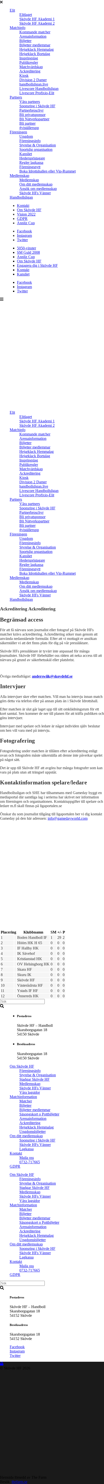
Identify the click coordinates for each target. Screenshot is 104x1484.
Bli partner (27, 123)
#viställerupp (29, 128)
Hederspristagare (32, 158)
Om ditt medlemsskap (35, 184)
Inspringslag (28, 58)
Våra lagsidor (29, 1092)
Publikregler (28, 62)
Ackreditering (29, 71)
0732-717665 (29, 1162)
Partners (16, 97)
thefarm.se (19, 1482)
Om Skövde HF (29, 210)
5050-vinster (26, 248)
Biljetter (25, 41)
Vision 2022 (26, 214)
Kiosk (24, 75)
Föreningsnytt (29, 167)
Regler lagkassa (31, 162)
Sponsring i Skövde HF (37, 106)
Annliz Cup (26, 223)
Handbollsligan (21, 197)
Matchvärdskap (31, 67)
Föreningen (18, 132)
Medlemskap (19, 176)
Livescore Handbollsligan (39, 89)
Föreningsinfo (30, 141)
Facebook (24, 231)
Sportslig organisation (35, 149)
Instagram (24, 235)
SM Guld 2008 (28, 252)
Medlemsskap (29, 1084)
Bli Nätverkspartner (34, 119)
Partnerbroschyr (31, 110)
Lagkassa (26, 1149)
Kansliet (25, 154)
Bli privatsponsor (32, 115)
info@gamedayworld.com (68, 818)
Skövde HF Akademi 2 (37, 23)
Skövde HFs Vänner (35, 193)
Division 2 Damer (33, 80)
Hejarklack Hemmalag (36, 49)
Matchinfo (17, 28)
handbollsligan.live (33, 84)
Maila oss (26, 1158)
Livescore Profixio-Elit (36, 93)
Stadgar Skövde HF (34, 1079)
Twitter (22, 240)
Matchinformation (23, 1097)
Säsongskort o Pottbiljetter (39, 1114)
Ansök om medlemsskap (38, 189)
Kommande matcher (34, 32)
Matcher (25, 1101)
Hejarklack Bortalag (34, 54)
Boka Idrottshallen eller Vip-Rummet (47, 171)
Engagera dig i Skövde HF (37, 265)
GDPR (22, 219)
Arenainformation (32, 36)
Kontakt (23, 205)
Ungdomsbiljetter (32, 1131)
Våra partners (29, 102)
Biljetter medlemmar (34, 45)
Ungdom (26, 136)
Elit (12, 10)
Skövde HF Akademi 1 (37, 19)
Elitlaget (25, 15)
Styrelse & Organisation (37, 145)
